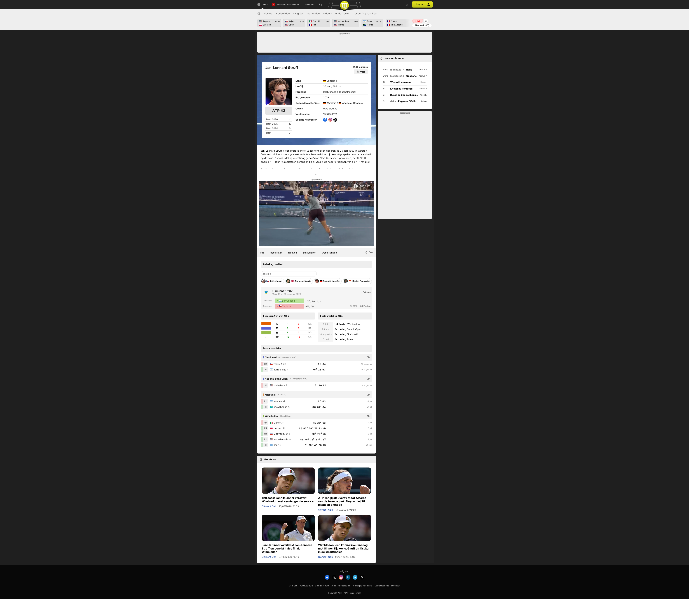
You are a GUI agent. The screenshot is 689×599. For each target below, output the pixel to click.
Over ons (293, 585)
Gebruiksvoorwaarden (325, 585)
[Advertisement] (344, 43)
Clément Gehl (269, 506)
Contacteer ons (382, 585)
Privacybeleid (344, 585)
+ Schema (366, 292)
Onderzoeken (343, 13)
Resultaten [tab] (276, 252)
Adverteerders (306, 585)
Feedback (395, 585)
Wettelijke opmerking (362, 585)
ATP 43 (278, 110)
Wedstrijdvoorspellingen (287, 4)
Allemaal (422, 25)
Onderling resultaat (366, 13)
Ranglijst (298, 13)
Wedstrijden (283, 13)
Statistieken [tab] (309, 252)
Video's (327, 13)
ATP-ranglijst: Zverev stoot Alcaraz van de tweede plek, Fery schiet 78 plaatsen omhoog (342, 501)
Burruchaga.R (289, 300)
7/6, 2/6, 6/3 (313, 301)
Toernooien (313, 13)
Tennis (265, 4)
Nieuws (268, 13)
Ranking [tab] (292, 252)
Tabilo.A (286, 306)
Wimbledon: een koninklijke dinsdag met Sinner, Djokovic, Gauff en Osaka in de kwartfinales (343, 548)
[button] (320, 4)
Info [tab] (262, 252)
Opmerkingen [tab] (329, 252)
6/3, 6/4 (310, 306)
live (418, 20)
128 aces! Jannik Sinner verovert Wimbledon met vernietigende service (287, 499)
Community (309, 4)
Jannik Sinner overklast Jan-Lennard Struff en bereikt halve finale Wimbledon (287, 548)
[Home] (258, 13)
